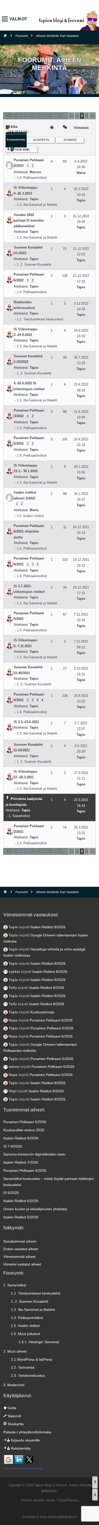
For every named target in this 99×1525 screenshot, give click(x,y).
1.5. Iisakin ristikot (30, 516)
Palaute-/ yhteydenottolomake (27, 1432)
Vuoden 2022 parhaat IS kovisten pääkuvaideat (29, 220)
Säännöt (14, 1416)
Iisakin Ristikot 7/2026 (20, 1162)
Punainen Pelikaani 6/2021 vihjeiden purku (29, 531)
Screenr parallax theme (38, 1500)
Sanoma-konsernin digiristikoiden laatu (34, 1154)
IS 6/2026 (11, 1193)
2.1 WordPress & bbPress (31, 1359)
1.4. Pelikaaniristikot (32, 178)
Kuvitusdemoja (42, 1012)
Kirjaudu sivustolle (25, 1440)
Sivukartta (16, 1424)
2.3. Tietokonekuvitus (28, 1375)
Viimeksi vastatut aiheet (22, 1264)
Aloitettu (41, 139)
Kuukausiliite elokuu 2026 (23, 1130)
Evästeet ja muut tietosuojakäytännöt (49, 1517)
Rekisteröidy (21, 1448)
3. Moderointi (13, 1385)
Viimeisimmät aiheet (19, 1257)
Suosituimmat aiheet (19, 1241)
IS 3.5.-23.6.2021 (26, 722)
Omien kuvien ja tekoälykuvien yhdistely (35, 1209)
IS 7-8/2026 (12, 1146)
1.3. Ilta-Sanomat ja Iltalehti (37, 205)
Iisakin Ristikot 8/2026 (47, 927)
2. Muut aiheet (14, 1351)
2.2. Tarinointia (23, 1367)
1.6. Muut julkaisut (25, 1334)
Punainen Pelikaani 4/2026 (24, 1170)
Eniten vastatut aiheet (20, 1249)
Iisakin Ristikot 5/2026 (20, 1217)
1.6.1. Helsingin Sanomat (39, 1342)
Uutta (12, 1408)
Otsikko (70, 139)
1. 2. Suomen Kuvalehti (34, 264)
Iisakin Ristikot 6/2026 (20, 1201)
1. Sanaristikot (19, 816)
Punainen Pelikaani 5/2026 (51, 1020)
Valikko (6, 19)
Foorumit (21, 36)
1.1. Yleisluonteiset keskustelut (40, 319)
